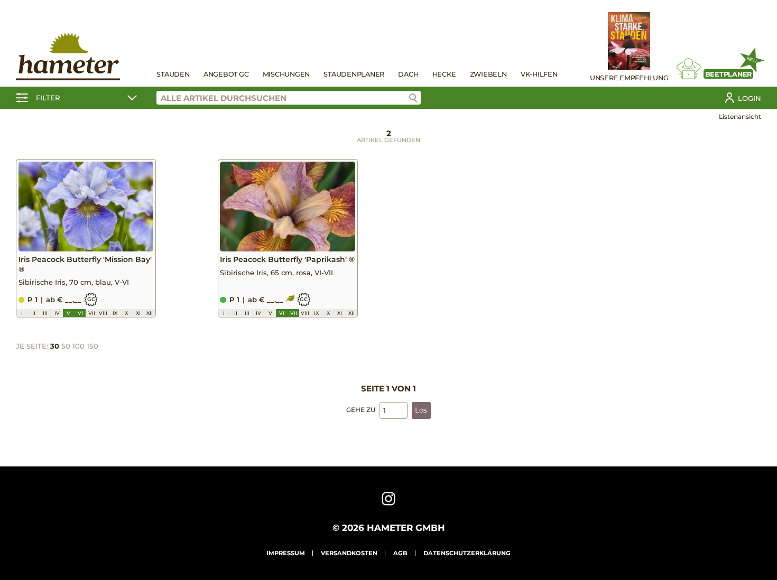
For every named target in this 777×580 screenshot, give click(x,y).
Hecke (444, 74)
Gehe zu (360, 410)
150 (92, 346)
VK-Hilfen (539, 74)
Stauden (172, 74)
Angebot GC (226, 74)
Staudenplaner (353, 74)
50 (65, 346)
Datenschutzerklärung (467, 553)
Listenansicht (740, 116)
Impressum (285, 553)
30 (54, 346)
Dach (408, 74)
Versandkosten (349, 553)
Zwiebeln (488, 74)
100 (78, 346)
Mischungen (286, 74)
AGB (400, 553)
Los (421, 410)
